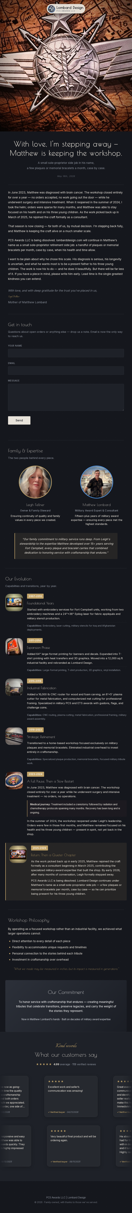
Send (19, 420)
